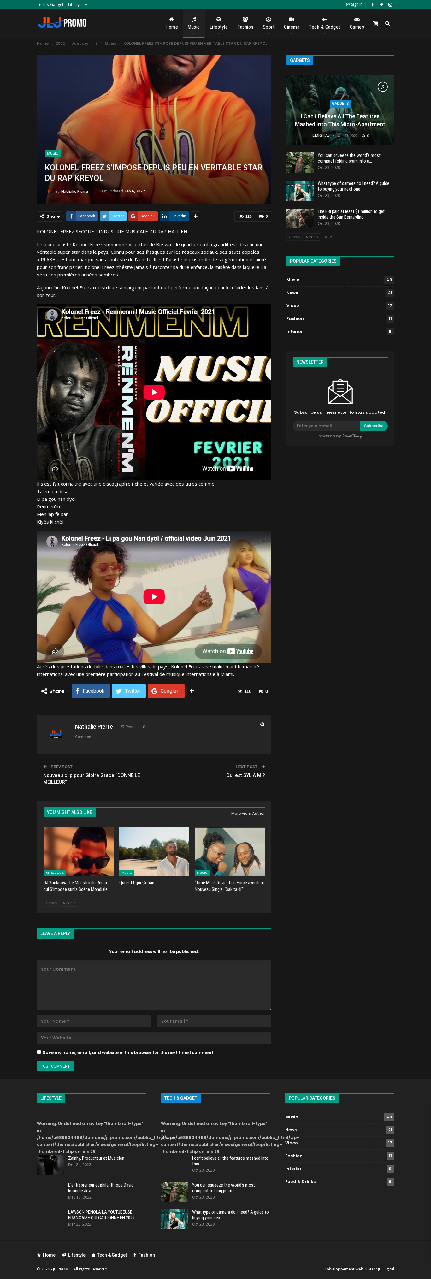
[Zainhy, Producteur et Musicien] (50, 1165)
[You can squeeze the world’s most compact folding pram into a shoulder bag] (300, 162)
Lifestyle (75, 4)
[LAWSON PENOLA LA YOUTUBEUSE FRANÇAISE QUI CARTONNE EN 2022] (50, 1219)
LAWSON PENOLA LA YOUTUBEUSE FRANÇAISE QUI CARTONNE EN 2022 (101, 1215)
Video (292, 306)
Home (171, 27)
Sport (269, 27)
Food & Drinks (300, 1182)
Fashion (245, 27)
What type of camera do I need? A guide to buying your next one (353, 186)
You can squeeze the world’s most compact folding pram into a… (349, 158)
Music (193, 27)
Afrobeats (55, 872)
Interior (294, 332)
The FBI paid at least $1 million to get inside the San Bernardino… (351, 214)
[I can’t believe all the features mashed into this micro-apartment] (340, 110)
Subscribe (374, 425)
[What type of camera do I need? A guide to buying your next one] (300, 191)
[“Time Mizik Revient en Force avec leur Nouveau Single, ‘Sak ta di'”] (230, 851)
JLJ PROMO (62, 1269)
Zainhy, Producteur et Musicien (96, 1158)
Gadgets (340, 103)
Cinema (291, 27)
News (292, 293)
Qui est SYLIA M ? (245, 775)
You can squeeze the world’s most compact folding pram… (223, 1187)
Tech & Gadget (50, 4)
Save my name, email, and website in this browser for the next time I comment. (128, 1053)
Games (357, 27)
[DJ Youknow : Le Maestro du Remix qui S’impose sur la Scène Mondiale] (79, 851)
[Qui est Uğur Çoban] (154, 851)
